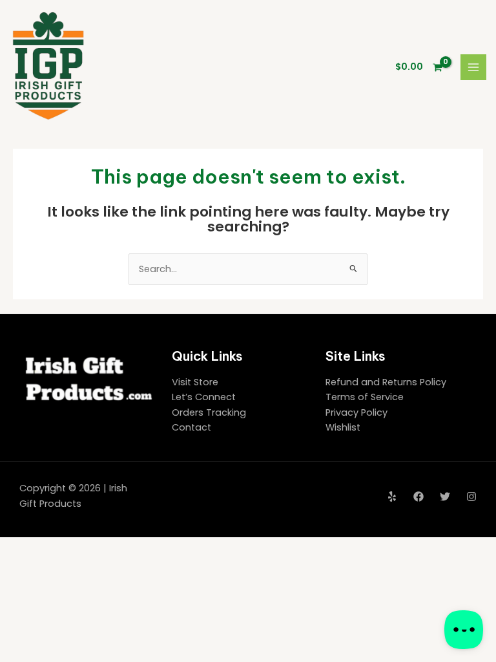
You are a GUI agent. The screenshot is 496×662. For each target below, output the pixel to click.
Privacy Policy (357, 412)
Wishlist (343, 427)
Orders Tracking (209, 412)
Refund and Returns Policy (386, 382)
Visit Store (195, 382)
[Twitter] (445, 496)
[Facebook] (418, 496)
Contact (191, 427)
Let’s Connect (204, 396)
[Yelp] (392, 496)
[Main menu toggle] (473, 67)
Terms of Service (365, 396)
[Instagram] (471, 496)
